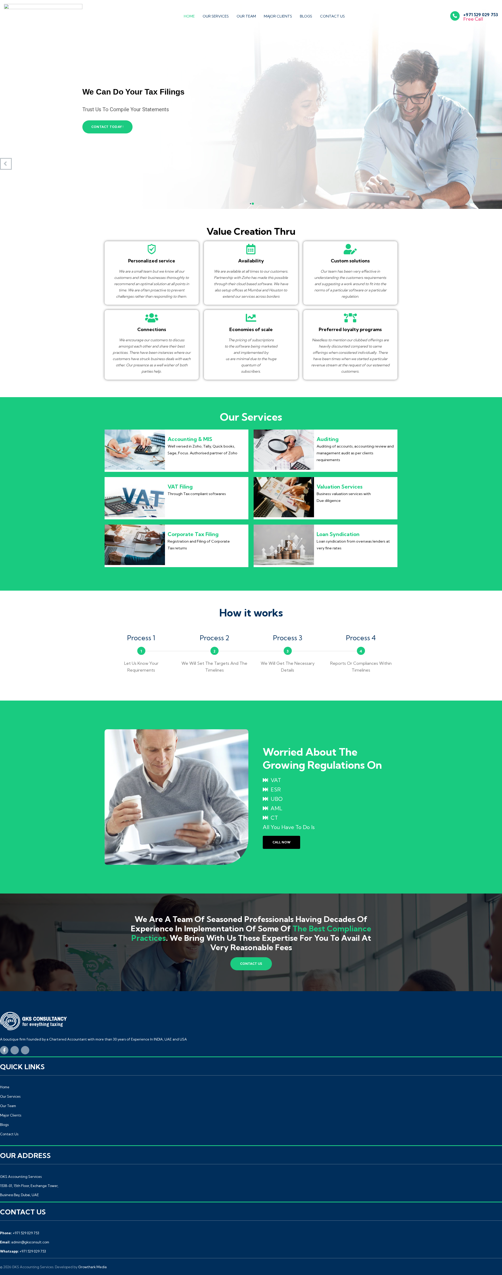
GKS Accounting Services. (33, 1267)
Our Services (216, 16)
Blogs (306, 16)
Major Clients (278, 16)
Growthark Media (92, 1267)
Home (189, 16)
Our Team (246, 16)
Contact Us (332, 16)
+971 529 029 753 (26, 1233)
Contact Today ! (107, 127)
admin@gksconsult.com (30, 1242)
